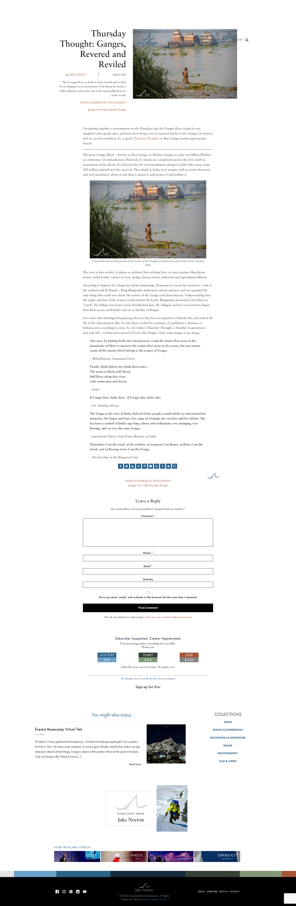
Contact (234, 891)
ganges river (94, 109)
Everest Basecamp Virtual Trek (58, 729)
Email (148, 566)
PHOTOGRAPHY (117, 102)
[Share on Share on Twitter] (126, 466)
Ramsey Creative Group (153, 899)
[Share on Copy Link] (174, 466)
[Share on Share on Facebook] (120, 466)
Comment (148, 516)
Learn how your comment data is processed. (168, 617)
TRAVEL (227, 745)
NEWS (228, 722)
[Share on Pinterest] (144, 466)
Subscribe (221, 39)
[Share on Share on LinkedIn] (132, 466)
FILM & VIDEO (228, 761)
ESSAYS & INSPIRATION (93, 102)
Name (148, 553)
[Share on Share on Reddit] (138, 466)
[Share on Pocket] (150, 466)
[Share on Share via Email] (168, 466)
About (205, 39)
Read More (135, 764)
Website (148, 579)
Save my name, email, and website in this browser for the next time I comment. (148, 597)
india (104, 109)
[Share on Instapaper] (162, 466)
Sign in (237, 39)
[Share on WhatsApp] (156, 466)
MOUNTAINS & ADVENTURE (227, 737)
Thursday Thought (117, 109)
